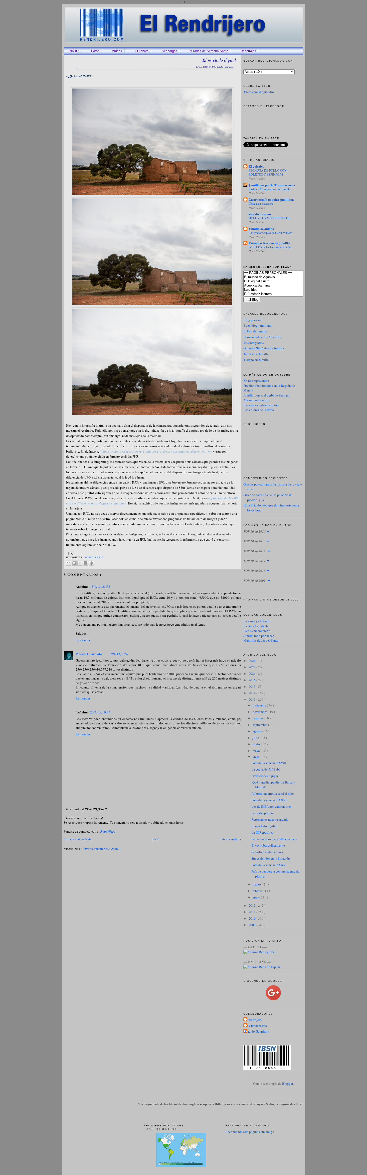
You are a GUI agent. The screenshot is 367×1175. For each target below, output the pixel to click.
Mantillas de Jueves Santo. (261, 640)
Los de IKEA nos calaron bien (271, 806)
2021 (252, 673)
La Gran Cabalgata (256, 626)
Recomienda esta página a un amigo (249, 1131)
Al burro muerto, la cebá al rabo (272, 793)
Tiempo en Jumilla (256, 359)
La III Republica (262, 832)
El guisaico (256, 166)
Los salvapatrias (262, 813)
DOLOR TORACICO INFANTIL (270, 218)
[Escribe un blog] (74, 563)
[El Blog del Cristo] (281, 281)
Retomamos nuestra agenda (269, 819)
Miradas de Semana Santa (209, 51)
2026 (252, 660)
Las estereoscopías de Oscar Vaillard (270, 233)
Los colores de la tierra (258, 409)
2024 (252, 667)
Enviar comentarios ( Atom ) (101, 848)
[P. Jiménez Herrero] (281, 294)
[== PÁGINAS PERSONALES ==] (281, 273)
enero (257, 897)
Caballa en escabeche (261, 203)
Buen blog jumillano (257, 325)
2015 (252, 686)
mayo (257, 750)
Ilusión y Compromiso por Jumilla (269, 189)
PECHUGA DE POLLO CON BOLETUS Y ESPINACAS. (268, 172)
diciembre (260, 705)
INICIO (74, 51)
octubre (258, 718)
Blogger (287, 1083)
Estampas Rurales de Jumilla (269, 243)
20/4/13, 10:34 (100, 712)
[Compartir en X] (79, 563)
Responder (83, 640)
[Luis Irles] (281, 290)
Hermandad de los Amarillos (262, 337)
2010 (252, 918)
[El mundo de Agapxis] (281, 277)
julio (256, 737)
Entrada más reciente (78, 839)
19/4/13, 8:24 (118, 654)
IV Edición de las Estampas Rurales (270, 247)
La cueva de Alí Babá (265, 769)
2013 (252, 699)
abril (256, 757)
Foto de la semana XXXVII (269, 800)
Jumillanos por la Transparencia (272, 185)
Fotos (95, 51)
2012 (252, 905)
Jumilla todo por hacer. (258, 635)
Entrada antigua (230, 839)
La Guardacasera (256, 1025)
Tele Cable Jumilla (256, 354)
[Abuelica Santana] (281, 286)
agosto (257, 731)
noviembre (260, 711)
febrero (258, 890)
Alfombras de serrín (256, 400)
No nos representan (256, 380)
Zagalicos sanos (260, 213)
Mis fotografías (253, 342)
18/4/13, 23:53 (100, 586)
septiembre (260, 724)
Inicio (156, 839)
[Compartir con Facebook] (85, 563)
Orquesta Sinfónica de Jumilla (263, 348)
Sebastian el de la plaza (267, 852)
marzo (257, 884)
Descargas (169, 51)
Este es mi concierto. (257, 630)
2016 (252, 680)
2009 (252, 925)
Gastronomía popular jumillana (271, 199)
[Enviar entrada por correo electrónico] (70, 553)
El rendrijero (253, 1019)
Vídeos (117, 51)
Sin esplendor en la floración (270, 858)
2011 (252, 912)
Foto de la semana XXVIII (268, 763)
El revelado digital (219, 60)
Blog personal (252, 320)
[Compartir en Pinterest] (91, 563)
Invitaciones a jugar (264, 776)
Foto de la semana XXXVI (268, 865)
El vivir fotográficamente (268, 845)
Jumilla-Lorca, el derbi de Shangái (266, 395)
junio (257, 744)
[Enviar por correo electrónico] (68, 563)
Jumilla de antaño (261, 228)
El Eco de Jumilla (255, 331)
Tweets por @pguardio (258, 92)
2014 (252, 693)
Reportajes (248, 51)
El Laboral (142, 51)
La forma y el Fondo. (257, 621)
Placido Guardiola (89, 653)
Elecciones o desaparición (261, 405)
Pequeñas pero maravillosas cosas (274, 839)
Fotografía (94, 557)
